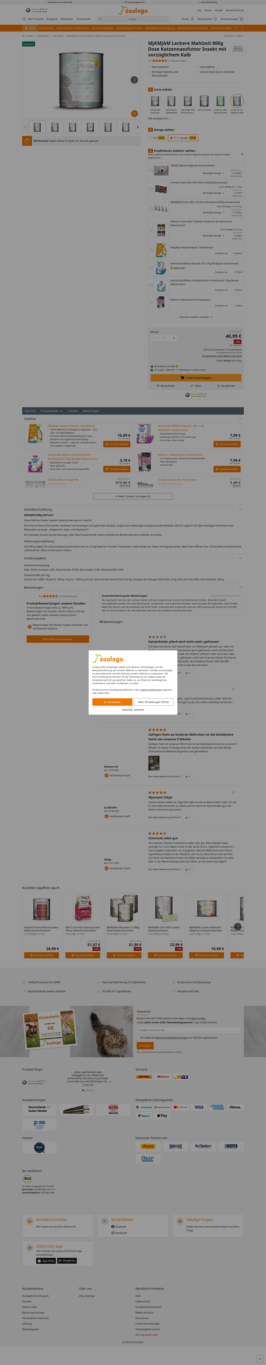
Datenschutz (127, 709)
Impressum (139, 709)
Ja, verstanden (112, 702)
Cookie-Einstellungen (151, 689)
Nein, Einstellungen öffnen (153, 702)
